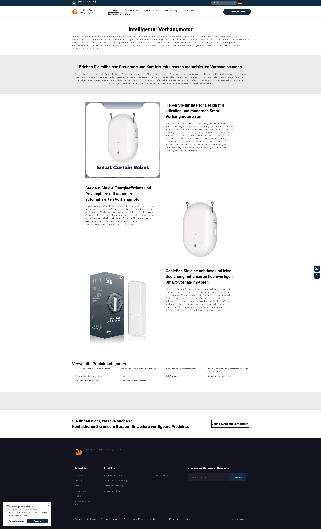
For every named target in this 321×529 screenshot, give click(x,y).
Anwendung (170, 10)
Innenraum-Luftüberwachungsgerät (138, 369)
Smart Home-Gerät (113, 475)
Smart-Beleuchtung (113, 486)
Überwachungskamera (87, 381)
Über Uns (129, 10)
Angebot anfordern (237, 12)
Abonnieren (237, 477)
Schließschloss (171, 376)
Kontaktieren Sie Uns (119, 14)
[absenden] (234, 3)
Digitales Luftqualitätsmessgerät (180, 369)
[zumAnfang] (317, 276)
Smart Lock (125, 376)
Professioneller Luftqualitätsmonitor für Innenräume (227, 370)
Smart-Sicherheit (112, 491)
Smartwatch (162, 475)
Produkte (149, 10)
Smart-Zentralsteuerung (115, 480)
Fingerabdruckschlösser (220, 376)
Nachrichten (189, 10)
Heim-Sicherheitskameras (133, 381)
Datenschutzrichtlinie (181, 519)
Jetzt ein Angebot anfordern (230, 423)
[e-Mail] (317, 269)
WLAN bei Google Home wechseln (92, 369)
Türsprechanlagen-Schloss (88, 376)
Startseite (113, 10)
